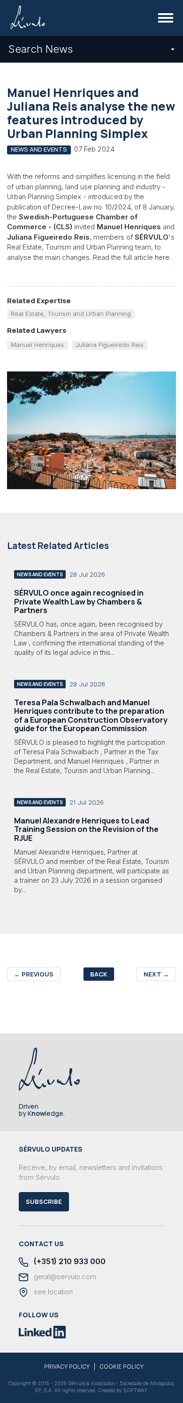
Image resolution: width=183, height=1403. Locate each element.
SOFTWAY (135, 1390)
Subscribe (44, 1201)
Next (156, 974)
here (162, 257)
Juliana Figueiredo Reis (109, 344)
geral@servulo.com (64, 1277)
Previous (33, 974)
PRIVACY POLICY (67, 1366)
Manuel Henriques (37, 344)
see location (52, 1292)
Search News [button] (40, 49)
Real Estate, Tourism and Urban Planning (71, 313)
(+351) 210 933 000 (69, 1261)
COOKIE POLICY (121, 1366)
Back (98, 974)
